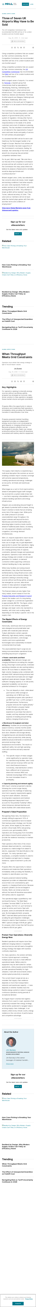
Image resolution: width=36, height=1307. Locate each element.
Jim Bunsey (18, 368)
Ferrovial (7, 83)
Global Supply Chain (8, 13)
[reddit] (21, 47)
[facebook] (12, 47)
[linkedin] (15, 47)
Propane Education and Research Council (17, 596)
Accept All (18, 1303)
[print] (33, 47)
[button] (3, 4)
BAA (6, 74)
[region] (18, 1300)
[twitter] (18, 47)
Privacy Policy (29, 1299)
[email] (24, 47)
